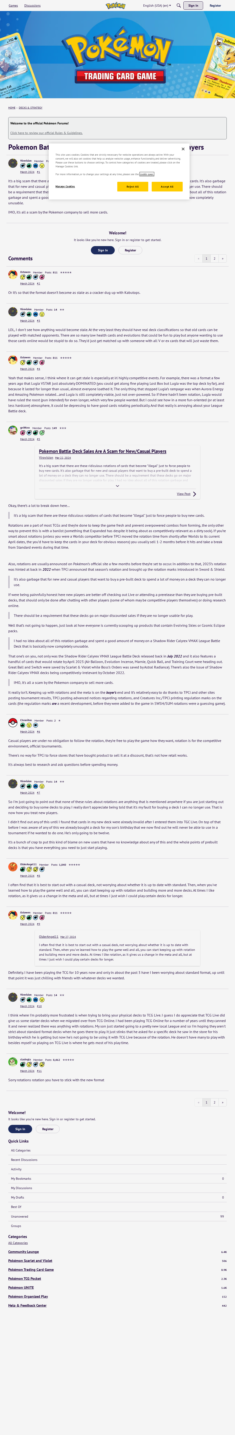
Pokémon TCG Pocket (117, 1278)
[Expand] (117, 486)
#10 (39, 1006)
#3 (38, 320)
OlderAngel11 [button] (28, 864)
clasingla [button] (25, 1059)
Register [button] (130, 250)
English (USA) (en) (155, 5)
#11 (39, 1071)
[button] (12, 163)
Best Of (16, 1207)
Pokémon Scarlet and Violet (117, 1260)
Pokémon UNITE (117, 1287)
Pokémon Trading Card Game (117, 1269)
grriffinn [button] (25, 427)
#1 (38, 172)
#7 (38, 792)
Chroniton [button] (26, 720)
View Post (183, 494)
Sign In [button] (103, 250)
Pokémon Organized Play (117, 1296)
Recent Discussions (24, 1160)
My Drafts (117, 1197)
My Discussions (21, 1188)
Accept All (167, 186)
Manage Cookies (65, 186)
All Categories (21, 1150)
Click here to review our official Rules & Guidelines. (46, 133)
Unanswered (117, 1216)
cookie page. (147, 174)
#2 (38, 283)
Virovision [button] (26, 160)
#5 (38, 439)
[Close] (183, 149)
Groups (16, 1226)
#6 (38, 731)
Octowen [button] (25, 272)
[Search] (179, 5)
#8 (38, 875)
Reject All (133, 186)
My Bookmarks (117, 1179)
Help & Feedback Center (117, 1305)
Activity (16, 1169)
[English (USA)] (116, 5)
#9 (38, 924)
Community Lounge (117, 1251)
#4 (38, 369)
